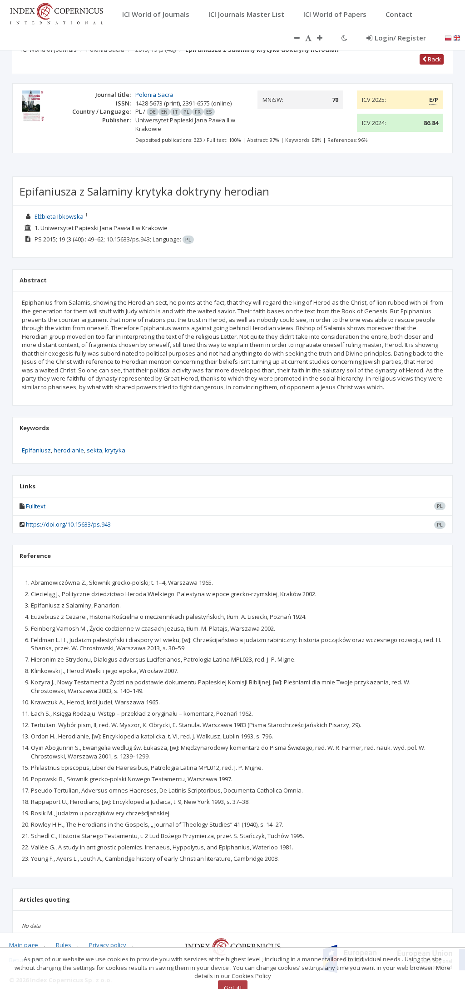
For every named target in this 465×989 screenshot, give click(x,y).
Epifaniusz (36, 450)
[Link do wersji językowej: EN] (456, 37)
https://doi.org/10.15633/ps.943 (68, 524)
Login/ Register (400, 37)
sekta (94, 450)
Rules (63, 945)
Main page (23, 945)
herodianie (69, 450)
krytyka (115, 450)
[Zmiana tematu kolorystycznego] (344, 38)
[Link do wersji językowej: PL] (448, 37)
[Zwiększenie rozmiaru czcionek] (324, 38)
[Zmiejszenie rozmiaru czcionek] (292, 38)
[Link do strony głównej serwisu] (56, 13)
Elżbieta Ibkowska (59, 216)
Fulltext (35, 506)
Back (433, 59)
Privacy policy (107, 945)
